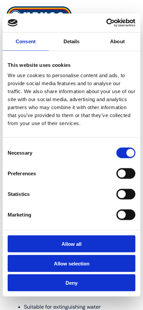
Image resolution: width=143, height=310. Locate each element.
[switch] (125, 173)
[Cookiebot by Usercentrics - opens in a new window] (106, 23)
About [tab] (117, 41)
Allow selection (71, 263)
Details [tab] (72, 41)
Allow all (71, 244)
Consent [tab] (26, 41)
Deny (71, 283)
